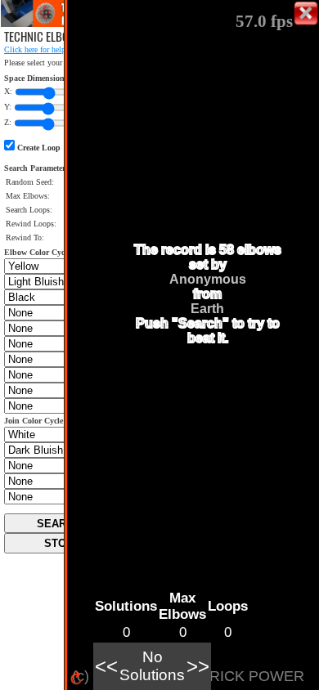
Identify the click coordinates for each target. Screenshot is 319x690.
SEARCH (59, 524)
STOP (59, 543)
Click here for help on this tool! (56, 49)
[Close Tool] (306, 13)
